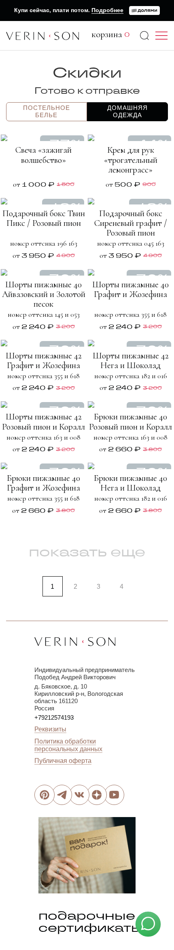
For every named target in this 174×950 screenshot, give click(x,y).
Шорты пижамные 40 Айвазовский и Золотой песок (43, 294)
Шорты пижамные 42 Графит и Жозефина (44, 360)
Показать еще (87, 551)
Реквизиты (50, 729)
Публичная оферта (62, 760)
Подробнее (107, 10)
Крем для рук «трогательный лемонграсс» (130, 160)
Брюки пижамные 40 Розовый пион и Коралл (130, 421)
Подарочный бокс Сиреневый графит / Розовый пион (130, 223)
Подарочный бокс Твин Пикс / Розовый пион (43, 218)
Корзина (110, 34)
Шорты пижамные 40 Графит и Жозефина (130, 289)
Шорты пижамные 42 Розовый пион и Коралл (43, 421)
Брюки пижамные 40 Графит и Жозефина (43, 483)
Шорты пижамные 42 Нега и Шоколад (131, 360)
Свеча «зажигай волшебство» (43, 155)
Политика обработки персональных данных (68, 745)
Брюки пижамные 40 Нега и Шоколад (130, 483)
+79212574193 (54, 717)
